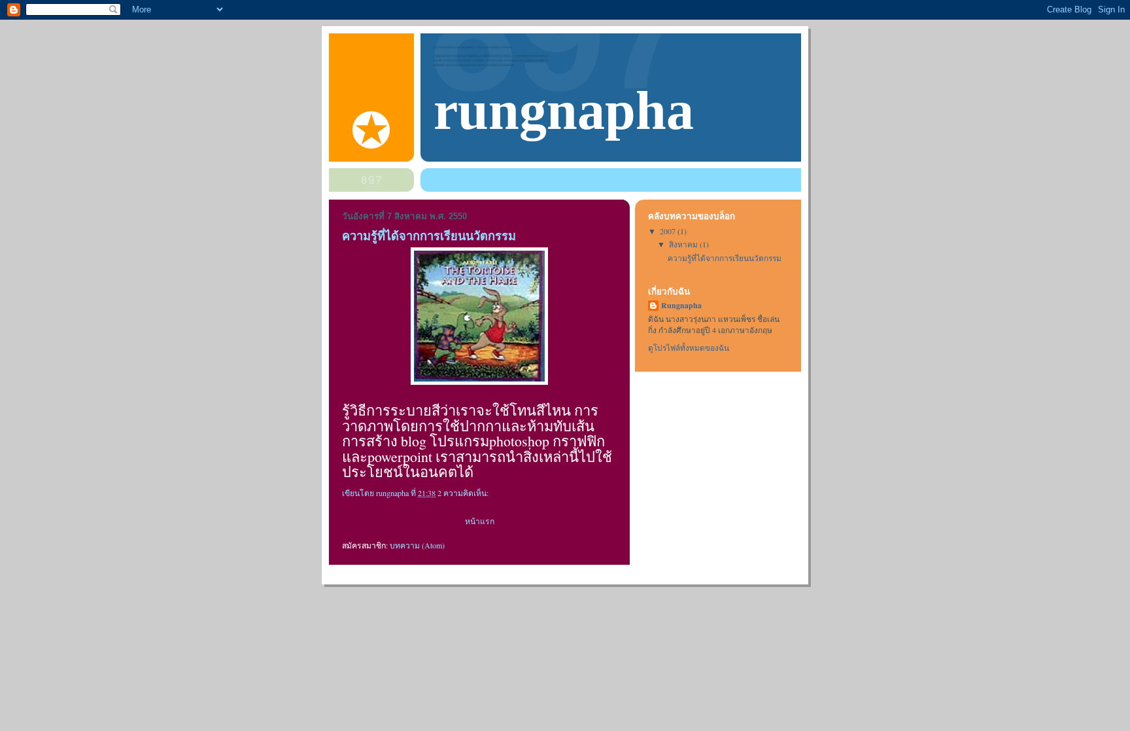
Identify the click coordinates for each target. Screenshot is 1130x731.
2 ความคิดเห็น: (463, 493)
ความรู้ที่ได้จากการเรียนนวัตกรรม (429, 235)
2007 (668, 231)
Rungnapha (681, 305)
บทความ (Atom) (417, 545)
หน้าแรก (479, 521)
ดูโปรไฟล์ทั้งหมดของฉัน (688, 347)
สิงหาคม (684, 244)
